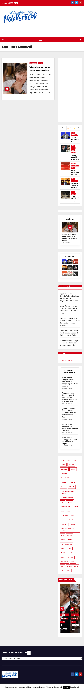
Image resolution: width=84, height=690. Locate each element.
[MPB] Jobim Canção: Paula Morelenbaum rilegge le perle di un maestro (70, 382)
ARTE (73, 145)
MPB (62, 535)
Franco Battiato (65, 506)
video (68, 570)
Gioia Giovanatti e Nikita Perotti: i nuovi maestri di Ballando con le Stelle (75, 186)
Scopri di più (74, 687)
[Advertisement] (37, 28)
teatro (73, 562)
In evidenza (33, 63)
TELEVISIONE (75, 134)
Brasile (63, 464)
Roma (63, 557)
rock (72, 553)
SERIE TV (74, 152)
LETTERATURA (75, 165)
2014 (62, 460)
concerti (63, 482)
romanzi (70, 557)
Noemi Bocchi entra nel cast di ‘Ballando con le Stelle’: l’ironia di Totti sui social (74, 157)
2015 (69, 460)
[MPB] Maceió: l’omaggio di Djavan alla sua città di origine (69, 441)
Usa (62, 570)
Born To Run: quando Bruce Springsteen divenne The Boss (70, 427)
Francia (69, 502)
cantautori (64, 469)
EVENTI (73, 148)
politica (63, 548)
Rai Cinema (64, 553)
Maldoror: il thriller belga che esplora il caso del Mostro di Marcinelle (75, 199)
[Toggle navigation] (40, 39)
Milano (73, 524)
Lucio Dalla (70, 520)
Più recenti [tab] (63, 128)
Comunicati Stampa (67, 478)
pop (70, 548)
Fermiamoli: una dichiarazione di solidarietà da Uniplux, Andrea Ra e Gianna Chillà (69, 397)
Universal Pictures (72, 566)
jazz (68, 511)
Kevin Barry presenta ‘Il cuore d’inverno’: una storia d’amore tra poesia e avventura (75, 172)
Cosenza (72, 482)
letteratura (64, 515)
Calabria (71, 464)
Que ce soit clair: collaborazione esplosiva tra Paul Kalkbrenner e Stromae (69, 413)
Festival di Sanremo (67, 498)
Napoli (63, 539)
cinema (73, 469)
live (62, 520)
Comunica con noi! (66, 360)
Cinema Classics (63, 615)
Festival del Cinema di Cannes (67, 492)
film (62, 502)
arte (75, 460)
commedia (64, 473)
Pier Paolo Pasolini (66, 544)
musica (69, 535)
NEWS (73, 132)
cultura (63, 487)
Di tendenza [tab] (77, 128)
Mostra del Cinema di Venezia (67, 530)
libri (72, 515)
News (70, 539)
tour (62, 566)
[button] (77, 39)
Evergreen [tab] (70, 128)
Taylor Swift (64, 562)
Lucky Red (64, 524)
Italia (62, 511)
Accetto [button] (66, 687)
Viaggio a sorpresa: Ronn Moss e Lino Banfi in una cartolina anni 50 (69, 237)
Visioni (40, 63)
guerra (76, 506)
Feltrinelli (71, 487)
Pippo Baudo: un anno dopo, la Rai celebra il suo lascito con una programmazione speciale (75, 139)
